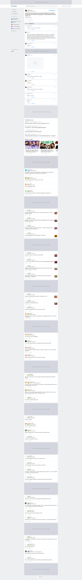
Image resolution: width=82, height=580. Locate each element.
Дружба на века (34, 134)
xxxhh (27, 130)
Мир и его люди (32, 503)
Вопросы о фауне (32, 11)
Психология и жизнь (32, 170)
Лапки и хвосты (32, 430)
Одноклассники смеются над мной (33, 131)
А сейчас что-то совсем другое (35, 551)
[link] (32, 148)
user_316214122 (28, 134)
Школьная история (31, 130)
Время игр (31, 191)
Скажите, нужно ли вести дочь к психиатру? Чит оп (37, 123)
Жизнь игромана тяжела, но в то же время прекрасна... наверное (40, 135)
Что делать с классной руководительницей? (35, 127)
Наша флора (31, 375)
